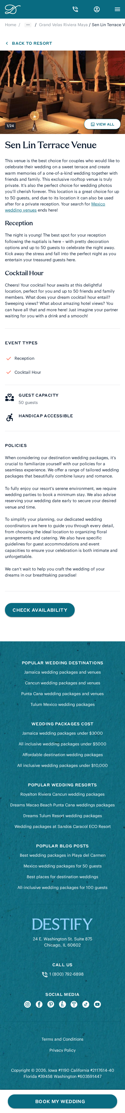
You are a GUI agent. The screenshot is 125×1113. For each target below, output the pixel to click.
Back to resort (32, 43)
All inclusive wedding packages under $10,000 (62, 765)
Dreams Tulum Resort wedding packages (62, 815)
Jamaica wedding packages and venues (62, 672)
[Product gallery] (62, 92)
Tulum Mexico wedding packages (63, 704)
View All (103, 125)
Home (10, 24)
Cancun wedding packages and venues (62, 683)
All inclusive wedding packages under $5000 (62, 744)
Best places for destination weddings (62, 876)
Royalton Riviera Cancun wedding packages (62, 794)
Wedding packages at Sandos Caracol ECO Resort (63, 826)
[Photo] (62, 92)
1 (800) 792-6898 (66, 974)
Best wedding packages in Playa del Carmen (63, 855)
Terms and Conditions (62, 1039)
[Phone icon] (75, 9)
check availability (39, 610)
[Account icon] (96, 9)
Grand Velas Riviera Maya (63, 24)
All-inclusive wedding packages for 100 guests (62, 887)
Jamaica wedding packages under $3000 (62, 733)
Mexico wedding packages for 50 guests (63, 866)
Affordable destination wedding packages (62, 754)
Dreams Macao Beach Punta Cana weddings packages (62, 805)
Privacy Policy (62, 1050)
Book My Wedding (60, 1101)
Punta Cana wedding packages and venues (62, 693)
